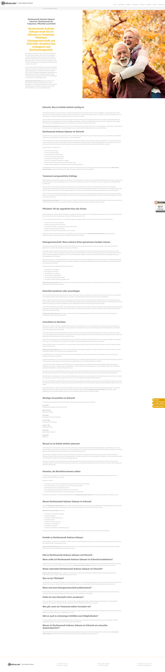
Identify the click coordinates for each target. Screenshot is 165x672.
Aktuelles (148, 4)
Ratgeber (128, 4)
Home (115, 4)
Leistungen (135, 4)
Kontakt (155, 4)
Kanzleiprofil (121, 4)
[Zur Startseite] (17, 4)
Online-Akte (161, 4)
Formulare (142, 4)
